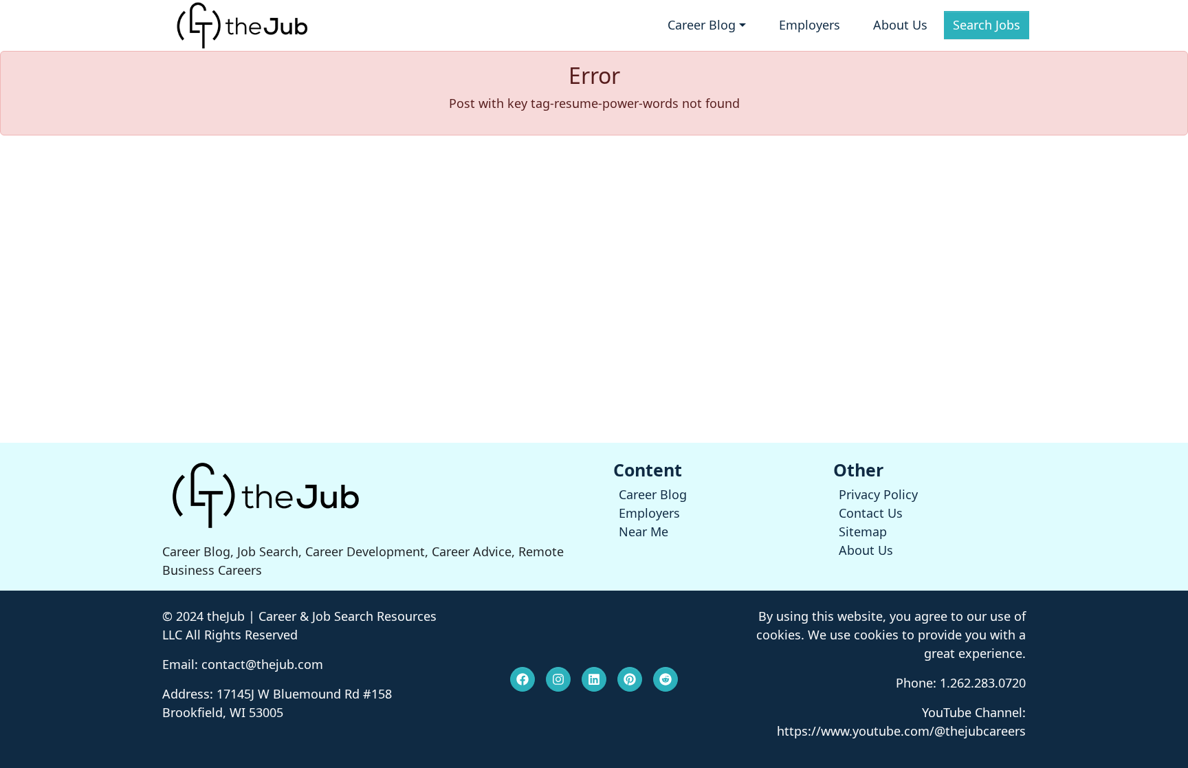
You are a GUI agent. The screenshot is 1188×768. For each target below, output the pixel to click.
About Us (900, 25)
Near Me (643, 531)
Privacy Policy (878, 494)
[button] (522, 679)
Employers (809, 25)
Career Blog (653, 494)
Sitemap (863, 531)
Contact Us (871, 513)
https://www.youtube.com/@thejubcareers (901, 731)
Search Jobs (986, 25)
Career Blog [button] (702, 25)
